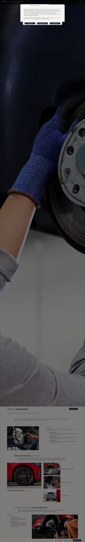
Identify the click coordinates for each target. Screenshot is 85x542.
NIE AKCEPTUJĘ (55, 23)
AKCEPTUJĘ (30, 23)
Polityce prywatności (37, 18)
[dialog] (42, 271)
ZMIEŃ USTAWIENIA (42, 23)
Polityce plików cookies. (45, 18)
